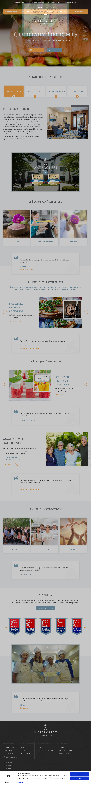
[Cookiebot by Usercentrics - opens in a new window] (8, 782)
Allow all (80, 774)
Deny (80, 778)
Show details (20, 782)
